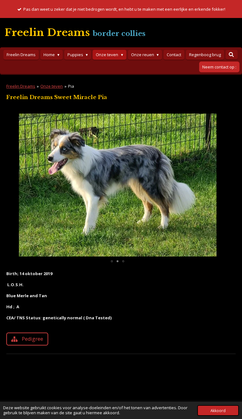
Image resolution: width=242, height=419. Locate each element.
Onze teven (51, 86)
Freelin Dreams (20, 86)
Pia (71, 86)
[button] (223, 119)
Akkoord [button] (218, 410)
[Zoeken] (232, 54)
